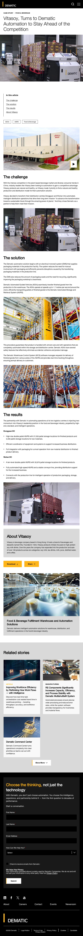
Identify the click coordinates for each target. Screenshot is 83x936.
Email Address (12, 835)
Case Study (8, 13)
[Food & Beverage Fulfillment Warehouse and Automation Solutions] (41, 594)
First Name (11, 812)
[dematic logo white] (15, 921)
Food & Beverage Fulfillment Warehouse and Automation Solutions (40, 622)
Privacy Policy (52, 873)
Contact (38, 904)
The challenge (12, 100)
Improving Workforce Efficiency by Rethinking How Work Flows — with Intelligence (21, 690)
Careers (23, 904)
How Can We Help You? (16, 847)
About (6, 904)
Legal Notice (25, 930)
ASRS (17, 121)
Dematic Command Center (19, 741)
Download (11, 563)
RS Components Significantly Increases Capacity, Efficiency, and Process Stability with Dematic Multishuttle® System (60, 691)
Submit (14, 880)
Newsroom (71, 904)
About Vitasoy (12, 112)
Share (30, 563)
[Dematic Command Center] (22, 727)
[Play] (41, 148)
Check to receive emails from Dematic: (25, 864)
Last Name (11, 824)
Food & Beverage (22, 13)
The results (10, 108)
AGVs (7, 121)
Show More (40, 762)
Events (53, 904)
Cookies (63, 930)
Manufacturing (52, 684)
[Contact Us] (9, 4)
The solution (11, 104)
